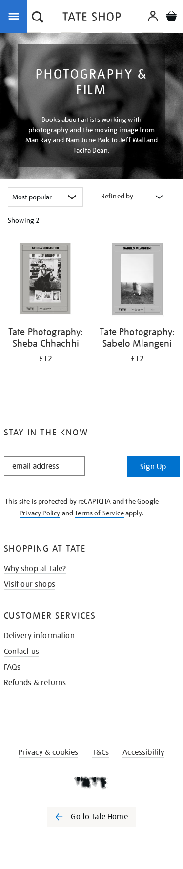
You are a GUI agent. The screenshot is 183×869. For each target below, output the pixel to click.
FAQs (12, 667)
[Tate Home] (91, 782)
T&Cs (100, 752)
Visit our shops (29, 584)
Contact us (22, 651)
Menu (15, 15)
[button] (37, 18)
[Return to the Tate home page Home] (91, 18)
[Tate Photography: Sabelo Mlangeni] (137, 280)
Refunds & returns (35, 683)
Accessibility (143, 752)
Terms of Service (99, 513)
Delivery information (39, 636)
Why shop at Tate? (35, 568)
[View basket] (171, 17)
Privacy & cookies (49, 752)
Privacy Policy (40, 513)
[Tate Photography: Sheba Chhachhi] (45, 280)
